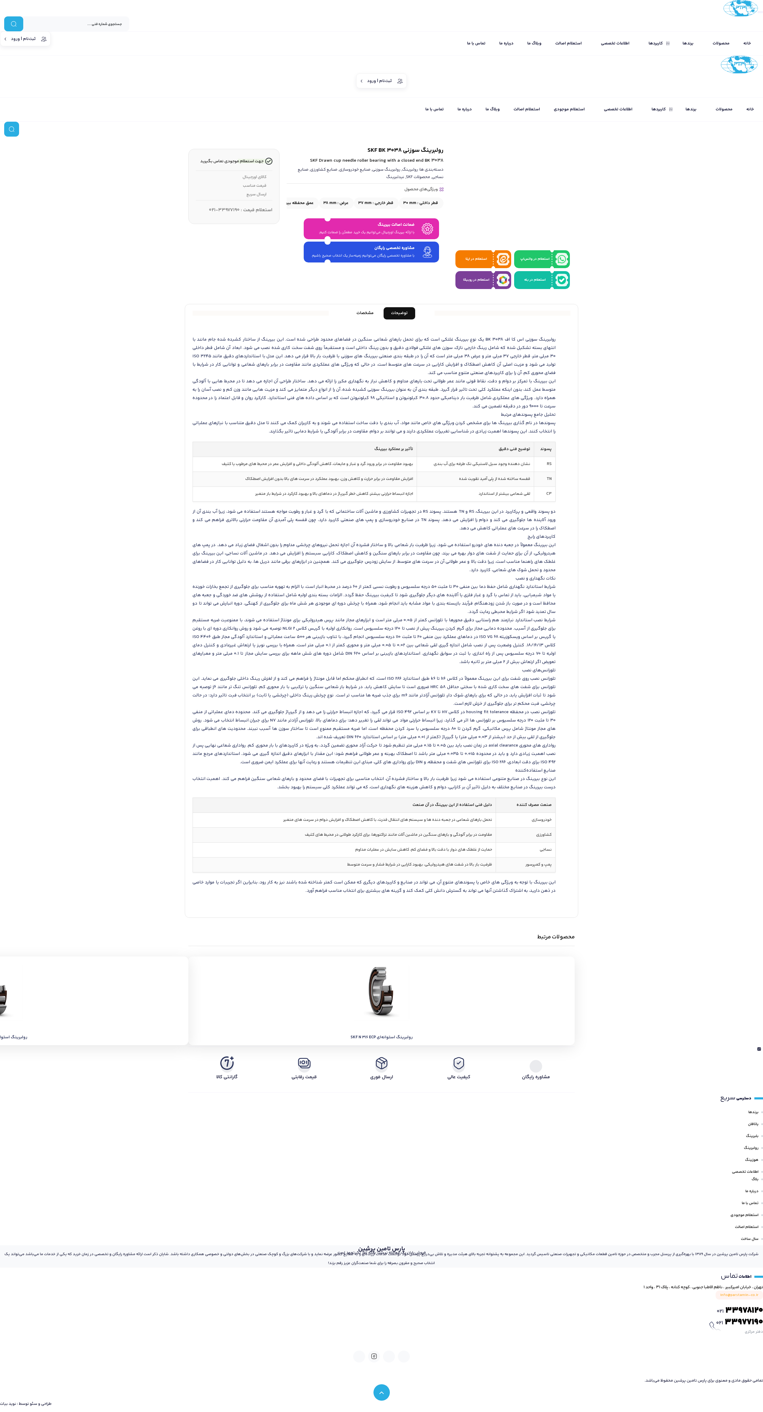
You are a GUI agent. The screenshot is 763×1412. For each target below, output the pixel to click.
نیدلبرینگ (395, 177)
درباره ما (752, 1191)
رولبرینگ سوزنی (386, 169)
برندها (753, 1112)
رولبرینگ (410, 169)
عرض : (335, 203)
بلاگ (755, 1179)
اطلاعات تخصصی (745, 1172)
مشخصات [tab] (365, 313)
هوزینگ (752, 1160)
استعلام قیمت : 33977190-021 (240, 210)
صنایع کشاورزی (323, 169)
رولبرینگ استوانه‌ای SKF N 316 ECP (382, 1037)
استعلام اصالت (747, 1227)
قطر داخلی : (420, 203)
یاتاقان (753, 1124)
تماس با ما (750, 1203)
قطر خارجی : (375, 203)
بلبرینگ (752, 1136)
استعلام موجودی (745, 1215)
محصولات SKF (418, 177)
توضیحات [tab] (399, 313)
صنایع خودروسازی (354, 169)
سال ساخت (750, 1239)
